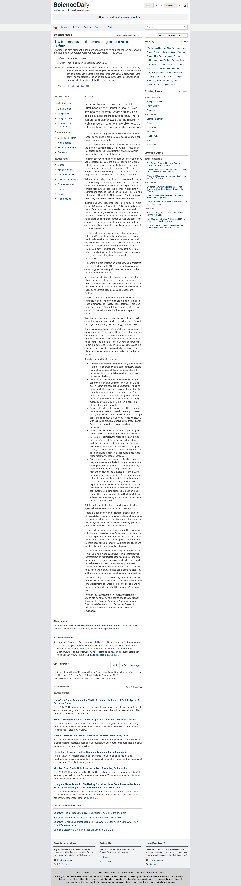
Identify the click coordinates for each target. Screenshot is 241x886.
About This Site (83, 872)
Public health (64, 198)
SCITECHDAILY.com (73, 805)
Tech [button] (75, 27)
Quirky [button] (111, 27)
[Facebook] (68, 86)
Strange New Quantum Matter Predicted (164, 56)
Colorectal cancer (66, 174)
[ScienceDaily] (71, 4)
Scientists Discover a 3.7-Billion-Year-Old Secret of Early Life (83, 829)
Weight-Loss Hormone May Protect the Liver (166, 48)
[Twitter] (73, 86)
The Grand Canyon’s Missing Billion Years (165, 64)
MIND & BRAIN (150, 114)
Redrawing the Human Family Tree (162, 80)
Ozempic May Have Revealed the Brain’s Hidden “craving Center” (165, 196)
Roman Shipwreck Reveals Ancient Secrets (166, 52)
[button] (162, 35)
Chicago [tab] (135, 665)
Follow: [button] (149, 5)
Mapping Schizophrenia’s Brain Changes (165, 76)
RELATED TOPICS (62, 96)
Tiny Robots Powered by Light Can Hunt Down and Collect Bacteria (164, 164)
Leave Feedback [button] (156, 859)
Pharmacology (153, 105)
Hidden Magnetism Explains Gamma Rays (165, 60)
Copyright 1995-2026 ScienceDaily (70, 876)
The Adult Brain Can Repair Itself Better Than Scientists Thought (167, 202)
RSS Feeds (62, 864)
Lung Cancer (64, 113)
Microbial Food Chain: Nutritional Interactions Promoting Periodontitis (90, 768)
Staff (95, 872)
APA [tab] (124, 665)
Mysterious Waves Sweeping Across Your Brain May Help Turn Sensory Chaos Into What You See (165, 188)
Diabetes (151, 110)
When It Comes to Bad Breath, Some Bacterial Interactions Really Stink (90, 735)
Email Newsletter (64, 859)
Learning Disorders (155, 118)
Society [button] (98, 27)
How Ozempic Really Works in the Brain (164, 72)
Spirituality (151, 127)
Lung (60, 194)
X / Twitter (107, 861)
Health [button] (64, 27)
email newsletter (132, 17)
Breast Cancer (65, 108)
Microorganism (65, 169)
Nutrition (62, 189)
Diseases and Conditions (65, 124)
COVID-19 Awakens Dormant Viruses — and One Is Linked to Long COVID (166, 170)
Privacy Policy (128, 872)
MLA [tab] (115, 665)
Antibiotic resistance (68, 179)
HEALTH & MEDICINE (153, 97)
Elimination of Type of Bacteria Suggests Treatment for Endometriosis (90, 751)
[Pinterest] (77, 86)
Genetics (62, 152)
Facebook (107, 857)
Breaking (149, 41)
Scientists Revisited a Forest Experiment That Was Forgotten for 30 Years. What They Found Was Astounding (95, 823)
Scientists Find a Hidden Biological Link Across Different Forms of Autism (89, 812)
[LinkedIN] (82, 86)
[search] (185, 27)
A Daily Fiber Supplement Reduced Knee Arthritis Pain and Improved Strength (165, 226)
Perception (151, 123)
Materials (57, 625)
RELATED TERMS (62, 159)
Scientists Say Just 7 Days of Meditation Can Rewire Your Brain (166, 213)
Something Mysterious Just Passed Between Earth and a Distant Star (87, 817)
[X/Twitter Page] (161, 5)
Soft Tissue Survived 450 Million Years (163, 68)
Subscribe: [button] (170, 5)
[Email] (87, 86)
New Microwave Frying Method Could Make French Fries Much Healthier (166, 219)
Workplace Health (154, 101)
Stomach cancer (66, 184)
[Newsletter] (185, 5)
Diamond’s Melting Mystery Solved (162, 84)
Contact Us (154, 864)
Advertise (115, 872)
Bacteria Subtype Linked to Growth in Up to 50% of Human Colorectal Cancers (94, 719)
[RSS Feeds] (179, 5)
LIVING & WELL (151, 131)
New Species (64, 142)
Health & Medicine (64, 103)
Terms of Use (159, 872)
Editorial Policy (143, 872)
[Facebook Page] (156, 5)
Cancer (61, 164)
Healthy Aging (153, 136)
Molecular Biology (67, 147)
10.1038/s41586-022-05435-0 (104, 654)
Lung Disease (65, 118)
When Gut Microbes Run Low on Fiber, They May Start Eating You (166, 176)
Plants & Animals (63, 132)
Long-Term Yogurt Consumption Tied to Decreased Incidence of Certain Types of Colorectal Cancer (96, 701)
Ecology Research (67, 137)
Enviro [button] (86, 27)
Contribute (104, 872)
